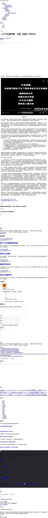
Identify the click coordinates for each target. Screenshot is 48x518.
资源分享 (7, 15)
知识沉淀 (4, 18)
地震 (46, 390)
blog (3, 26)
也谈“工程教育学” (6, 275)
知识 (4, 395)
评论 (1, 315)
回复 (13, 289)
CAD (6, 390)
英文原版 (14, 395)
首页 (3, 2)
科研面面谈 (5, 8)
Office (19, 390)
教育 (12, 199)
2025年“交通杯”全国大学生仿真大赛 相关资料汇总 (12, 356)
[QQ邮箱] (4, 460)
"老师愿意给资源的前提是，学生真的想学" (10, 350)
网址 (1, 322)
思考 (20, 392)
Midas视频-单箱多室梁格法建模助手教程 (9, 348)
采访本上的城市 (5, 253)
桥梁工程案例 (8, 5)
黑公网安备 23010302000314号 (36, 483)
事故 (28, 390)
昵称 (1, 318)
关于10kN (4, 465)
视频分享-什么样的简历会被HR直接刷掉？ (10, 351)
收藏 (8, 200)
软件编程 (44, 395)
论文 (22, 395)
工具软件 (13, 392)
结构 (8, 395)
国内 (34, 390)
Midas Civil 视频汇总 (12, 13)
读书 (15, 199)
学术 (5, 392)
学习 (2, 393)
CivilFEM (9, 390)
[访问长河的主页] (6, 341)
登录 (2, 23)
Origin (21, 390)
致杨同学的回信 (5, 264)
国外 (40, 390)
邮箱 (1, 320)
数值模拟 (7, 10)
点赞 (12, 200)
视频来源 (24, 116)
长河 (1, 228)
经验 (6, 395)
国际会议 (43, 390)
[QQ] (1, 460)
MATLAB (14, 390)
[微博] (0, 460)
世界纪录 (25, 390)
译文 (24, 395)
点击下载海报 (4, 504)
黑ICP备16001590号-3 (19, 483)
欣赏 (42, 392)
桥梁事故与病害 (8, 6)
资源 (30, 395)
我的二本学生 (7, 199)
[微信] (3, 460)
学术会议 (8, 392)
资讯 (33, 395)
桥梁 (37, 393)
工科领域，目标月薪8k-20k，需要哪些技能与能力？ (12, 352)
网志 (10, 395)
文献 (27, 392)
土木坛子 (4, 288)
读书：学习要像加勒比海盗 (9, 243)
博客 (31, 390)
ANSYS (9, 11)
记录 (19, 395)
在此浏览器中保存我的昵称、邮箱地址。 (10, 325)
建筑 (17, 392)
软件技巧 (7, 14)
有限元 (32, 392)
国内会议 (37, 390)
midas (17, 390)
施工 (29, 392)
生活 (1, 395)
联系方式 (4, 466)
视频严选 (4, 19)
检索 (40, 392)
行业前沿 (4, 4)
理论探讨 (7, 9)
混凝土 (45, 392)
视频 (17, 395)
